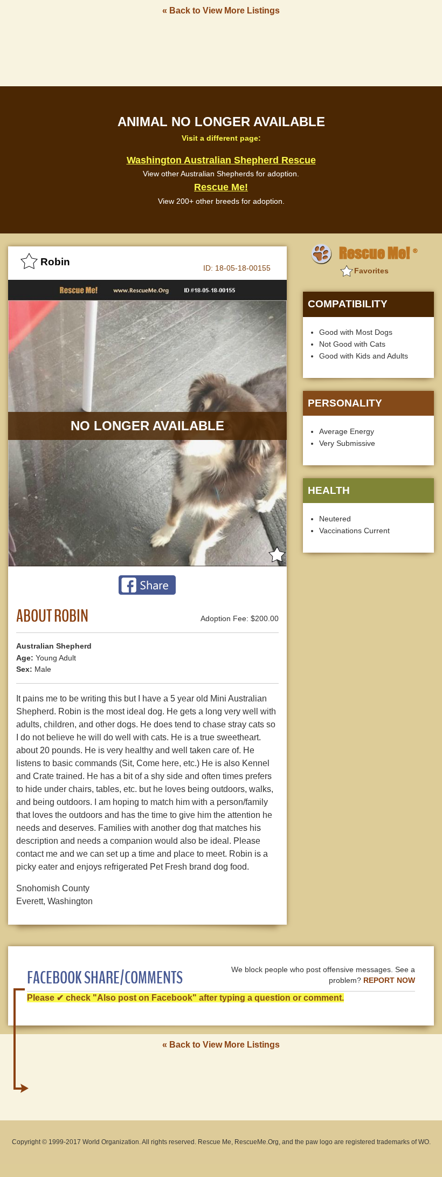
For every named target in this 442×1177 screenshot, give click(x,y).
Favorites (371, 270)
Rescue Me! (221, 187)
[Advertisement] (221, 50)
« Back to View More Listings (221, 10)
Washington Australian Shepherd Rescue (221, 160)
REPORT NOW (389, 980)
